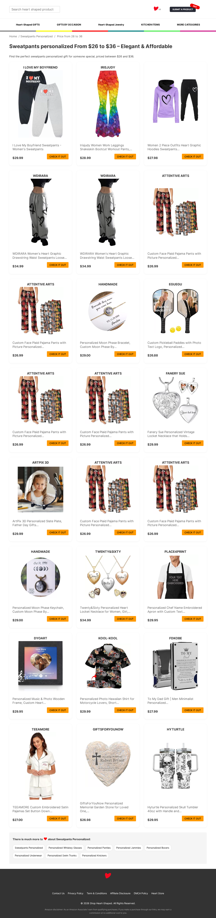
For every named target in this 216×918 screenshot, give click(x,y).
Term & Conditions (97, 893)
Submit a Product (184, 9)
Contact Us (58, 893)
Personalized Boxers (158, 847)
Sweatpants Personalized (36, 36)
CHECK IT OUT (57, 156)
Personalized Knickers (94, 855)
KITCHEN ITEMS (150, 24)
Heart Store (157, 893)
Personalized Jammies (128, 847)
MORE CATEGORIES (188, 24)
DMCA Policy (141, 893)
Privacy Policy (75, 893)
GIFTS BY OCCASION (69, 24)
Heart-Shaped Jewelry (111, 24)
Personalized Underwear (28, 855)
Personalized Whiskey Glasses (65, 847)
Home (13, 36)
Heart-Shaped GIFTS (28, 24)
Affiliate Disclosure (120, 893)
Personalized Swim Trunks (62, 855)
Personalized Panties (99, 847)
